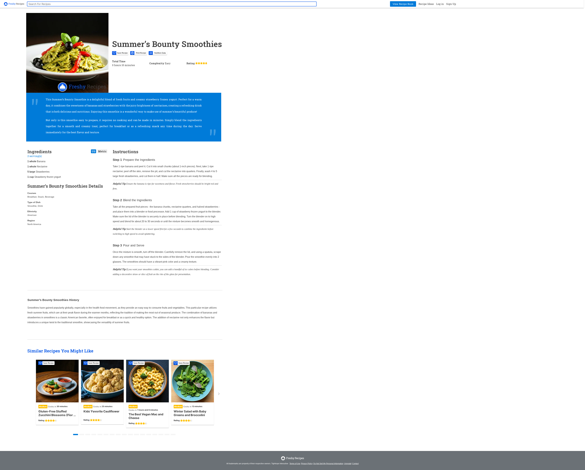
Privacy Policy (307, 464)
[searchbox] (172, 4)
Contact (355, 464)
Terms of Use (294, 464)
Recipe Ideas (426, 3)
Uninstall (347, 464)
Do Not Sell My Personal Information (328, 464)
